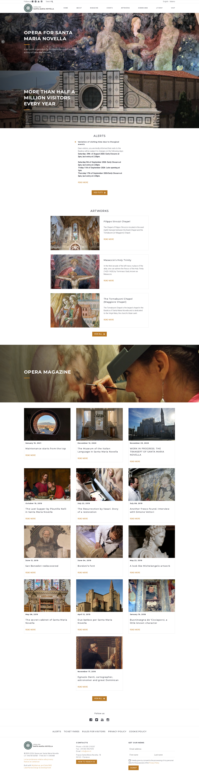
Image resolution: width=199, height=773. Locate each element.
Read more (83, 182)
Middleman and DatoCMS (42, 765)
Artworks (125, 8)
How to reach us (86, 762)
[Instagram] (41, 1)
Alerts (57, 731)
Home (66, 8)
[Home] (39, 8)
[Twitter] (35, 1)
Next (196, 42)
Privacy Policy (117, 731)
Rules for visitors (93, 731)
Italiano (172, 1)
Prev (3, 42)
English (165, 1)
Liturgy (159, 8)
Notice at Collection (32, 762)
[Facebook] (32, 1)
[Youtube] (38, 1)
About (79, 8)
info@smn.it (86, 751)
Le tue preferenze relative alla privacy (38, 759)
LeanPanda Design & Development (37, 768)
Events (110, 8)
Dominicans (143, 8)
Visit (173, 8)
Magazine (94, 8)
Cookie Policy (137, 731)
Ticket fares (71, 731)
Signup (133, 768)
